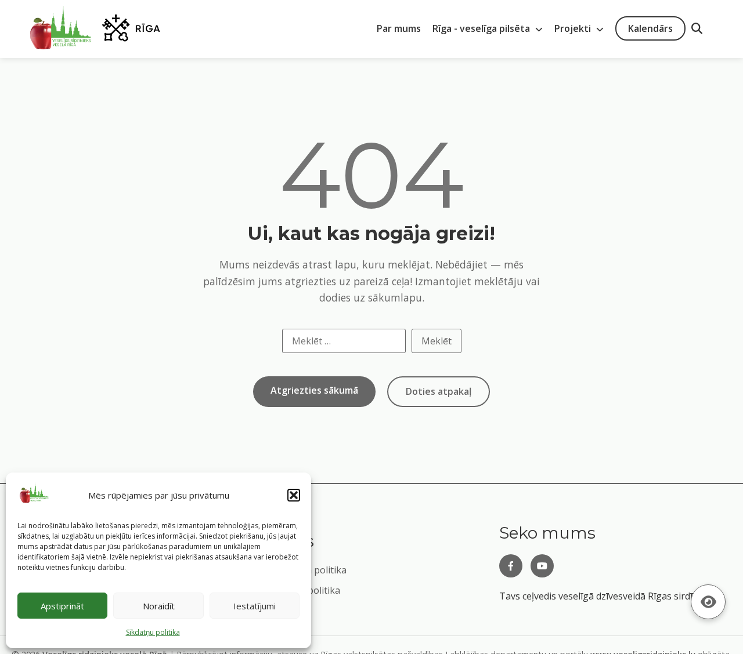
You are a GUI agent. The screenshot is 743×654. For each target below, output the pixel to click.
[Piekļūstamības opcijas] (708, 601)
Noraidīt (159, 606)
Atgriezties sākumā (314, 390)
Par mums (399, 28)
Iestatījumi (254, 606)
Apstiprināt (62, 606)
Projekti (573, 28)
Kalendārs (650, 28)
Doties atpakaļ (438, 391)
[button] (294, 495)
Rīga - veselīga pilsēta (482, 28)
